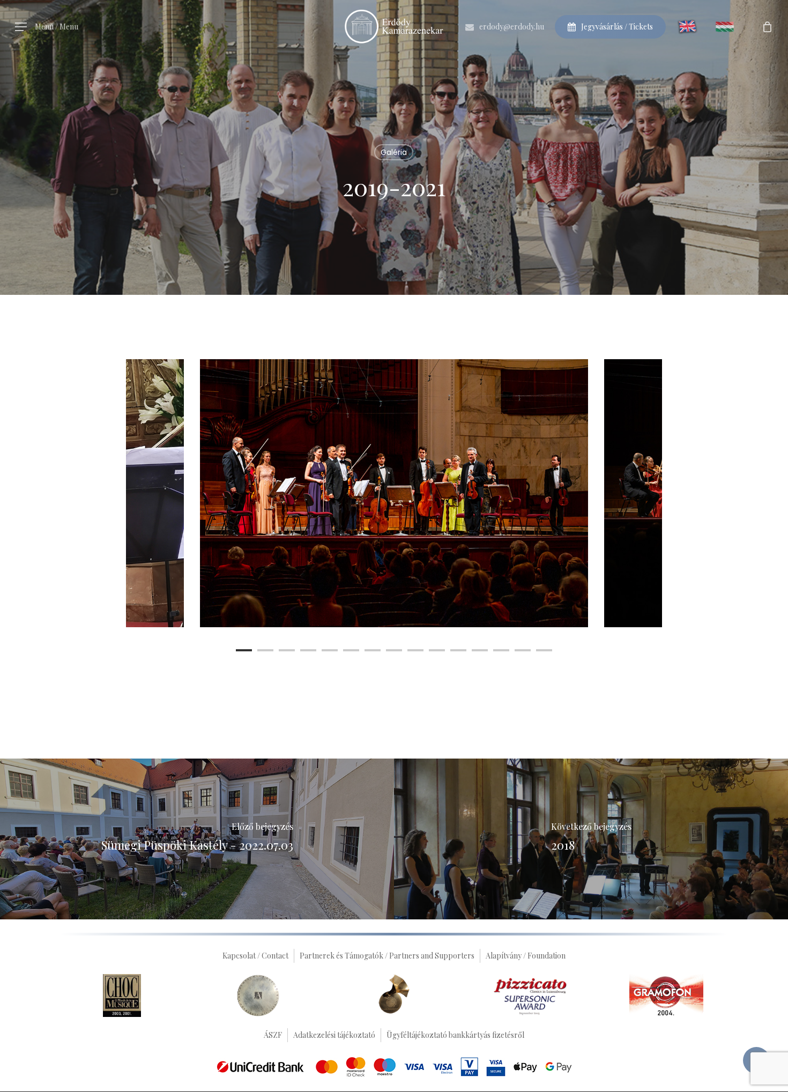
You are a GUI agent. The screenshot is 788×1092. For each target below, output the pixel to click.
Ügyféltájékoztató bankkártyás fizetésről (455, 1035)
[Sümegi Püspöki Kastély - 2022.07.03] (197, 839)
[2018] (591, 839)
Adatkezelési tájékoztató (334, 1035)
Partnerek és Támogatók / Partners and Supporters (387, 955)
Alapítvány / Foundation (526, 955)
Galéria (394, 152)
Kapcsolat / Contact (255, 955)
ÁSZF (273, 1035)
